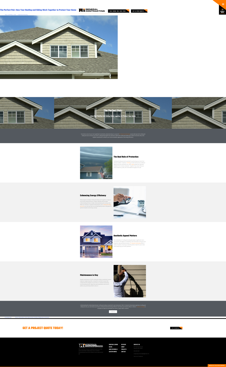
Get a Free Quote (138, 11)
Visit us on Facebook (138, 356)
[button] (113, 311)
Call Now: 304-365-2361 (118, 11)
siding (132, 164)
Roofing (128, 162)
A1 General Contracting (124, 134)
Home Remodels (113, 349)
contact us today (140, 306)
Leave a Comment (45, 317)
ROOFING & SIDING (113, 344)
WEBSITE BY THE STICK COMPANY (217, 365)
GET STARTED (175, 328)
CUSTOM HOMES (113, 352)
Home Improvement (29, 317)
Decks (110, 347)
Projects (123, 349)
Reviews (123, 344)
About (123, 347)
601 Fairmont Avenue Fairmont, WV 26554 (138, 347)
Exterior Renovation (19, 317)
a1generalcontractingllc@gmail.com (140, 353)
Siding (39, 317)
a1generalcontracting (22, 14)
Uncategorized (8, 317)
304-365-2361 (137, 351)
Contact (123, 352)
